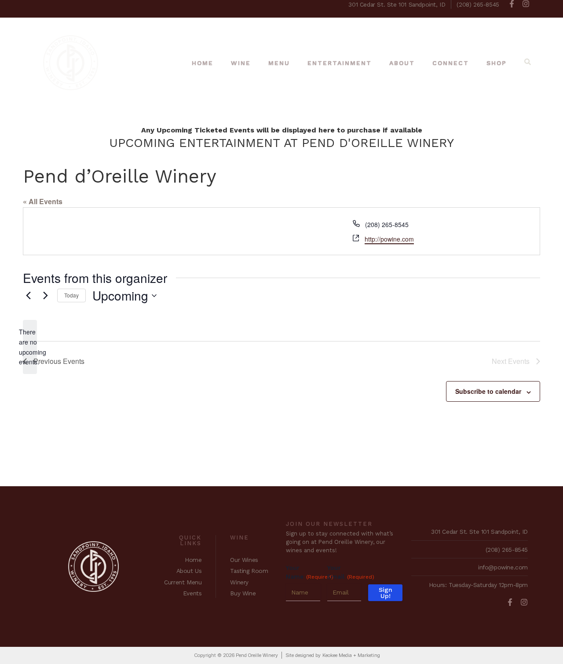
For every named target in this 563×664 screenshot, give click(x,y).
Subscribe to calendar (488, 391)
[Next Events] (45, 295)
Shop (496, 62)
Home (202, 62)
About (402, 62)
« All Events (42, 201)
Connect (450, 62)
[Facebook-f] (511, 3)
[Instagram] (526, 3)
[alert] (30, 347)
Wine (241, 62)
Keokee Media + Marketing (351, 655)
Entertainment (339, 62)
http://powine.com (389, 239)
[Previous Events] (28, 295)
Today (71, 295)
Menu (279, 62)
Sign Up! (385, 592)
